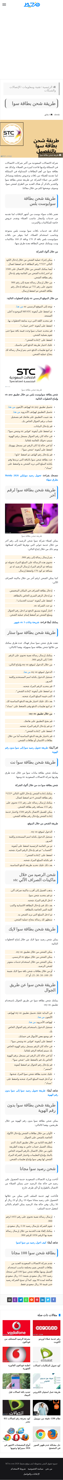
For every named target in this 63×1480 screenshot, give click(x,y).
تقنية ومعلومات (31, 87)
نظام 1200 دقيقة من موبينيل (47, 1418)
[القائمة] (4, 4)
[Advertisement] (31, 44)
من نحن (48, 1469)
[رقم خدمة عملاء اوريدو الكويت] (46, 1328)
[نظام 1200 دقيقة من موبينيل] (46, 1407)
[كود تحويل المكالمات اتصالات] (46, 1354)
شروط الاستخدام (18, 1469)
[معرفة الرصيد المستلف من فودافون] (16, 1328)
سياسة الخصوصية (35, 1469)
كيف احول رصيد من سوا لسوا (31, 1242)
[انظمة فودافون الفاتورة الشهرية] (16, 1354)
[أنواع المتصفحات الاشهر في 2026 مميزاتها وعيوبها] (16, 1434)
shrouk (57, 115)
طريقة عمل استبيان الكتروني (46, 1392)
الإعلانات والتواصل (31, 1474)
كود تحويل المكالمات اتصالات (46, 1365)
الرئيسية (47, 87)
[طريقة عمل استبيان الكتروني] (46, 1381)
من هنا (19, 306)
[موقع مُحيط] (31, 5)
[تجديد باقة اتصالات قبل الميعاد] (16, 1381)
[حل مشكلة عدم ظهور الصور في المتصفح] (46, 1434)
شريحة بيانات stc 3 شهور (26, 622)
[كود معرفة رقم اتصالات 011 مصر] (16, 1407)
